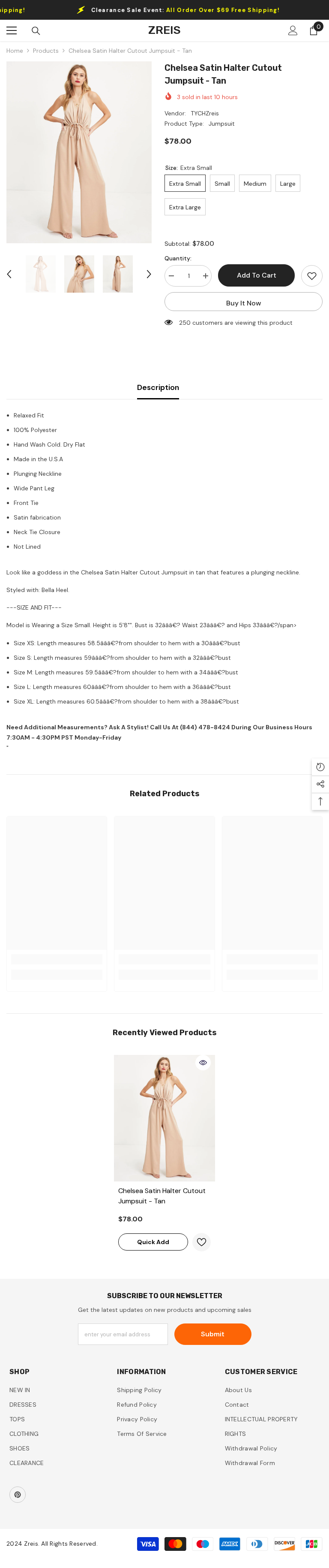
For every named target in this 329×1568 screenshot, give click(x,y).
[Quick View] (203, 1062)
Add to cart (256, 275)
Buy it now (243, 303)
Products (46, 50)
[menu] (11, 30)
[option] (79, 152)
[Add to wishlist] (312, 276)
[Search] (36, 31)
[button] (9, 274)
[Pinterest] (17, 1494)
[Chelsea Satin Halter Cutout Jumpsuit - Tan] (164, 1118)
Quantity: (177, 258)
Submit (212, 1333)
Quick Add (153, 1242)
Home (14, 50)
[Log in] (293, 30)
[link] (56, 959)
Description (158, 387)
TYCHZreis (205, 113)
